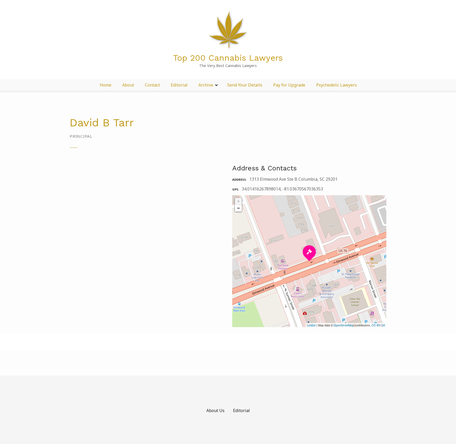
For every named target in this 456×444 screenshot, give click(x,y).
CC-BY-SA (378, 325)
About (128, 85)
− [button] (238, 208)
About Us (215, 410)
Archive (205, 85)
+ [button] (238, 201)
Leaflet (311, 325)
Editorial (179, 85)
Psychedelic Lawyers (336, 85)
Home (105, 85)
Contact (152, 85)
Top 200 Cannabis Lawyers (228, 58)
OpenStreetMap (344, 325)
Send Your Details (244, 85)
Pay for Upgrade (289, 85)
